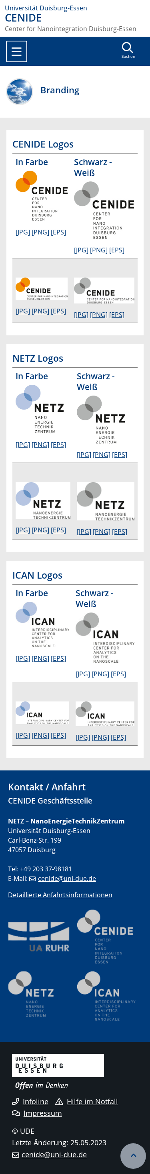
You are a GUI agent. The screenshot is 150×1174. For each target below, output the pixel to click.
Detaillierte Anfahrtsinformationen (60, 894)
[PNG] (40, 232)
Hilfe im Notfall (92, 1101)
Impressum (43, 1113)
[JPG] (23, 232)
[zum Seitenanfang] (133, 1156)
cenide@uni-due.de (67, 878)
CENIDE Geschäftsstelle (50, 800)
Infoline (35, 1101)
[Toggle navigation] (16, 51)
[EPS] (58, 232)
